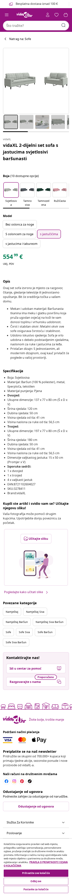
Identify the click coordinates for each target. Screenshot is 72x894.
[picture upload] (36, 564)
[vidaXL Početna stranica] (24, 15)
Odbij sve (35, 881)
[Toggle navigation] (6, 14)
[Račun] (48, 15)
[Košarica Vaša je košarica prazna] (65, 15)
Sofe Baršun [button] (45, 632)
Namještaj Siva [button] (35, 611)
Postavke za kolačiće (36, 889)
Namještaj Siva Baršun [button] (50, 622)
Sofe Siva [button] (24, 632)
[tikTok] (30, 781)
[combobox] (36, 25)
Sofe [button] (8, 632)
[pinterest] (22, 781)
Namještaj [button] (12, 611)
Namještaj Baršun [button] (17, 622)
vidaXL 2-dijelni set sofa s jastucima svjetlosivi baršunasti (30, 151)
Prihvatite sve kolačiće (36, 873)
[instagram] (14, 781)
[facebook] (6, 781)
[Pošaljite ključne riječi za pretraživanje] (63, 25)
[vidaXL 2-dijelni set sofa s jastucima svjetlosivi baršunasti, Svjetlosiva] (36, 81)
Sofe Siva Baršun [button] (16, 642)
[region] (36, 866)
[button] (11, 195)
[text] (13, 257)
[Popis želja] (56, 15)
